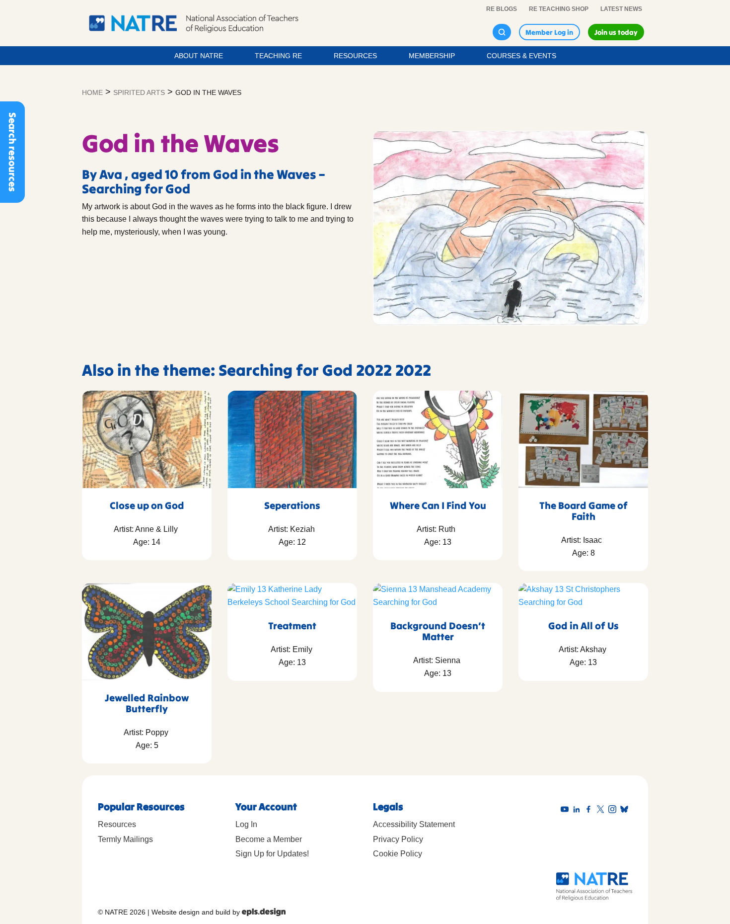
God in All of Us (583, 625)
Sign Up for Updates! (272, 853)
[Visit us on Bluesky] (626, 809)
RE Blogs (501, 8)
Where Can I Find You (438, 505)
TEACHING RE (278, 56)
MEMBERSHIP (432, 56)
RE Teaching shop (558, 8)
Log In (246, 824)
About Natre (198, 56)
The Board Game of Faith (583, 510)
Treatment (292, 625)
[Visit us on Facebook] (590, 809)
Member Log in (549, 32)
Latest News (621, 8)
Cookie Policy (397, 853)
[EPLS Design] (264, 912)
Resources (355, 56)
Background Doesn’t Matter (437, 631)
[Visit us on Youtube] (567, 809)
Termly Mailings (125, 839)
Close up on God (147, 505)
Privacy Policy (398, 839)
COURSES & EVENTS (521, 56)
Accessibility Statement (414, 824)
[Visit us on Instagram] (614, 809)
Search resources (12, 152)
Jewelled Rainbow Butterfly (147, 703)
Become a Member (268, 839)
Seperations (292, 505)
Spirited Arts (139, 92)
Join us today (616, 32)
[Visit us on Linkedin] (578, 809)
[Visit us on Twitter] (602, 809)
